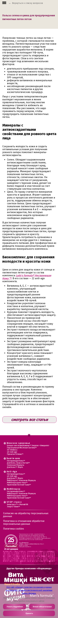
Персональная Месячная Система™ (22, 448)
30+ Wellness (12, 450)
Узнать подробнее (14, 607)
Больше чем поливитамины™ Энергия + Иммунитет (28, 445)
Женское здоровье (18, 443)
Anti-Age (12, 471)
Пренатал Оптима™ (15, 454)
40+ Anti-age (12, 452)
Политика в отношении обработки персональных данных (23, 522)
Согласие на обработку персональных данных (25, 515)
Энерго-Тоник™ (13, 507)
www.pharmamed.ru (25, 546)
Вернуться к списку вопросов (27, 3)
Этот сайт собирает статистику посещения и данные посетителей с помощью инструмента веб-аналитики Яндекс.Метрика (29, 590)
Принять (29, 613)
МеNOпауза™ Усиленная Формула (21, 480)
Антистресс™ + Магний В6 (17, 504)
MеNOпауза (13, 489)
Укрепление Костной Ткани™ (19, 485)
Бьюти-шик (13, 458)
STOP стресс (14, 502)
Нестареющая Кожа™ (16, 461)
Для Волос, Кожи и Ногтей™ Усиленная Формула (18, 464)
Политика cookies (13, 528)
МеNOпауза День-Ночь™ (17, 483)
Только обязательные (42, 607)
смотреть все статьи (29, 419)
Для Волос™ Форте (15, 467)
